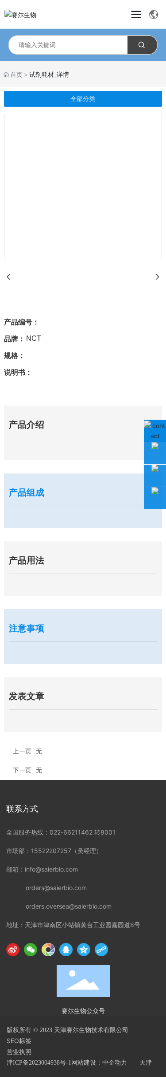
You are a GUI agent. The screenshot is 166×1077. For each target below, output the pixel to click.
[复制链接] (101, 949)
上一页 (22, 751)
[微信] (30, 949)
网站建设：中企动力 (99, 1062)
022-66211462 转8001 (83, 832)
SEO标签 (19, 1040)
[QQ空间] (83, 949)
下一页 (22, 770)
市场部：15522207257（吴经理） (54, 850)
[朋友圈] (48, 949)
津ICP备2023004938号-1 (39, 1062)
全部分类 (82, 98)
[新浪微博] (12, 949)
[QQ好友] (66, 949)
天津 (145, 1062)
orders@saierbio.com (56, 887)
